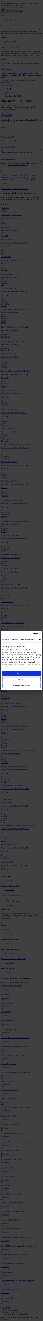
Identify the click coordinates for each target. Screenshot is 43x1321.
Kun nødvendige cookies (21, 685)
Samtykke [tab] (5, 639)
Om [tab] (39, 639)
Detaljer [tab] (15, 639)
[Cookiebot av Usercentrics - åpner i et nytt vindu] (32, 634)
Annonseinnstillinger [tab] (28, 639)
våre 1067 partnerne (13, 650)
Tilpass (20, 680)
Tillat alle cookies (22, 674)
